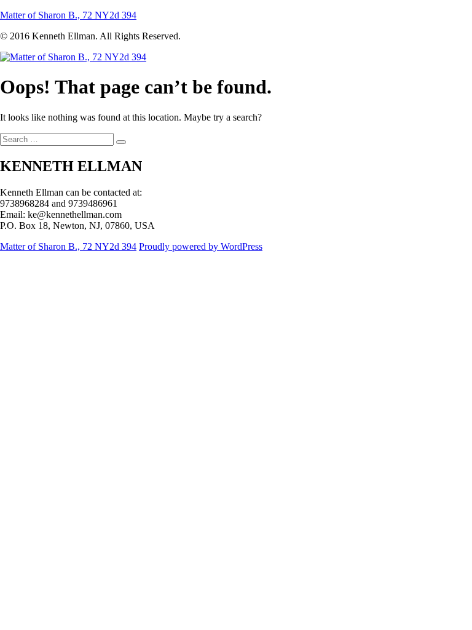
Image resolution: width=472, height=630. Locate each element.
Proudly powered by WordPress (200, 246)
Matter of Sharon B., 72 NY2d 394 (68, 15)
